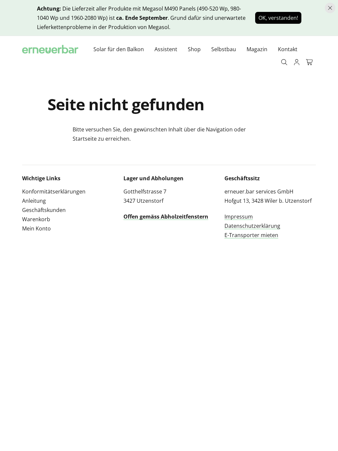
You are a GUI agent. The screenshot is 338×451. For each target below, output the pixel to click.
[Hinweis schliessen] (330, 8)
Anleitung (34, 200)
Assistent (165, 49)
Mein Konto (36, 228)
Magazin (257, 49)
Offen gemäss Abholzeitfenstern (165, 216)
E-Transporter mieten (251, 235)
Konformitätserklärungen (53, 191)
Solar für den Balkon (118, 49)
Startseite (85, 138)
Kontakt (287, 49)
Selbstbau (223, 49)
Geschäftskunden (44, 210)
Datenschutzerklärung (252, 225)
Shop (194, 49)
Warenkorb (36, 219)
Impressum (238, 216)
